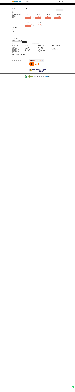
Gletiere (13, 18)
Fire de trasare (14, 16)
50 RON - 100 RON (15, 33)
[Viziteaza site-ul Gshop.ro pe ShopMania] (47, 76)
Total (13, 29)
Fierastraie (13, 15)
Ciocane (13, 11)
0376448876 (54, 48)
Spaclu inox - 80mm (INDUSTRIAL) (29, 22)
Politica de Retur (27, 48)
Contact (13, 52)
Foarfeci (13, 17)
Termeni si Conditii (14, 48)
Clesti (12, 12)
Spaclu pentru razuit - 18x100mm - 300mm (39, 22)
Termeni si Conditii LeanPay (15, 51)
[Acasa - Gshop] (16, 1)
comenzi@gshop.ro (55, 49)
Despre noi (13, 47)
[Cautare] (40, 1)
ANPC (26, 51)
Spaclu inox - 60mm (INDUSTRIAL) (59, 14)
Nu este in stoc (15, 38)
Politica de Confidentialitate (35, 43)
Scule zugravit (14, 24)
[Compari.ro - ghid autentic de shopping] (30, 76)
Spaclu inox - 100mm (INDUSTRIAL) (29, 14)
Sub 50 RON (14, 32)
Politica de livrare (14, 50)
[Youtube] (12, 57)
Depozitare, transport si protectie (16, 14)
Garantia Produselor (27, 49)
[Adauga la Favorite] (33, 18)
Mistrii (13, 20)
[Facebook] (12, 56)
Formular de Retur (27, 50)
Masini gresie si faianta (15, 19)
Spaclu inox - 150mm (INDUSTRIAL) (49, 14)
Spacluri (13, 25)
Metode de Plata (27, 47)
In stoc (14, 37)
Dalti (12, 13)
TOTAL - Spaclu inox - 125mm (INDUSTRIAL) (39, 14)
